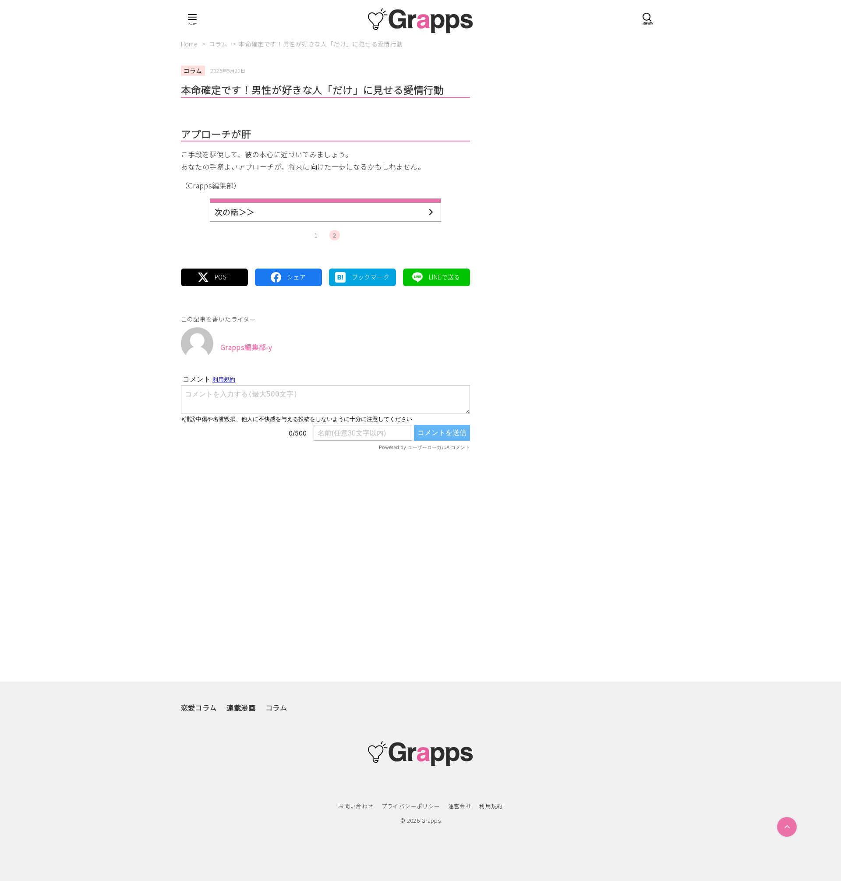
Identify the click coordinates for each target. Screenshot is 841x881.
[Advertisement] (325, 548)
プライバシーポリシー (411, 806)
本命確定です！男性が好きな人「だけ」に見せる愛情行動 (321, 43)
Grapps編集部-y (246, 347)
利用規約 (491, 806)
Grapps (431, 820)
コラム (219, 43)
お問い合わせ (355, 806)
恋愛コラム (199, 707)
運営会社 (460, 806)
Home (190, 43)
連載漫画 (240, 707)
